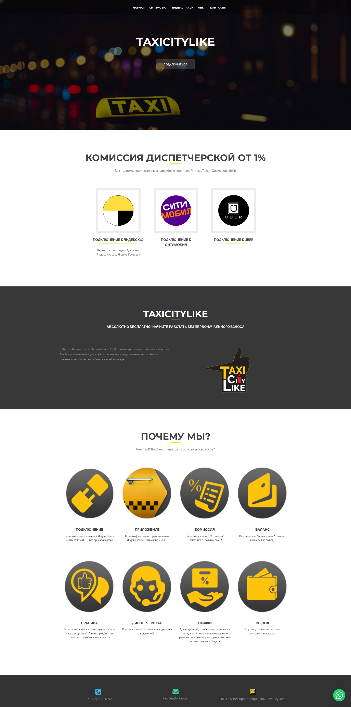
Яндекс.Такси (182, 7)
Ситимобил (158, 7)
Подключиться (175, 64)
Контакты (218, 7)
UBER (201, 7)
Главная (138, 7)
